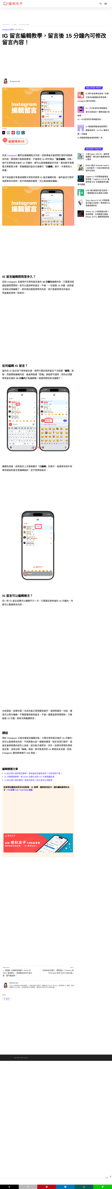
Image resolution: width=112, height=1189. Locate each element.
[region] (56, 12)
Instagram (12, 155)
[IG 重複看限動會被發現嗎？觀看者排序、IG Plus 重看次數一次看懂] (81, 128)
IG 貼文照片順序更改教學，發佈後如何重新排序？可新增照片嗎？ (33, 773)
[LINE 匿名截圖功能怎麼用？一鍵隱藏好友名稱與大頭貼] (81, 192)
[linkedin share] (65, 1187)
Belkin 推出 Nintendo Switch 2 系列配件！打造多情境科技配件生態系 (97, 168)
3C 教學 (14, 24)
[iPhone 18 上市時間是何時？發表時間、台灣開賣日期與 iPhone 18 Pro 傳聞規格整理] (81, 213)
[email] (28, 1187)
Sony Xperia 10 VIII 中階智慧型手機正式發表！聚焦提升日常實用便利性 (98, 203)
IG (17, 790)
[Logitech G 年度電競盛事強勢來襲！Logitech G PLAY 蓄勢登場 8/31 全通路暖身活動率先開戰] (81, 178)
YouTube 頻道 (26, 790)
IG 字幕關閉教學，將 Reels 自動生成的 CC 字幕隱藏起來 (29, 777)
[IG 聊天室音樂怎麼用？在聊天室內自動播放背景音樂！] (81, 95)
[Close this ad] (110, 1176)
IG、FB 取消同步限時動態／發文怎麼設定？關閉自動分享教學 (94, 112)
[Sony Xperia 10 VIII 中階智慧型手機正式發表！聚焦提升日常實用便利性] (81, 202)
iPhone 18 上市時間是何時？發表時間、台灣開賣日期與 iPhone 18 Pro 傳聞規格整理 (97, 214)
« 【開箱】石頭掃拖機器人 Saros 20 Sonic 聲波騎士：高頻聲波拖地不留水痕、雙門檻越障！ (17, 973)
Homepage (5, 24)
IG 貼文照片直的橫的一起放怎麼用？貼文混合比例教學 (28, 780)
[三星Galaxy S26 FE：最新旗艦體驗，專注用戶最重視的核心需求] (81, 156)
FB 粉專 (11, 790)
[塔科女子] (12, 3)
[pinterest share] (46, 1187)
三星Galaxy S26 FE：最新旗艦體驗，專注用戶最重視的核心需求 (98, 156)
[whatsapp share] (84, 1187)
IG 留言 (6, 999)
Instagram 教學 (24, 24)
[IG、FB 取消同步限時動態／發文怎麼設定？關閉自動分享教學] (81, 109)
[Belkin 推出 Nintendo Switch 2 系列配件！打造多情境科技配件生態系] (81, 167)
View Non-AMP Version (21, 1058)
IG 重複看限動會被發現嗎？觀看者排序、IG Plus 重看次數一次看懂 (93, 130)
